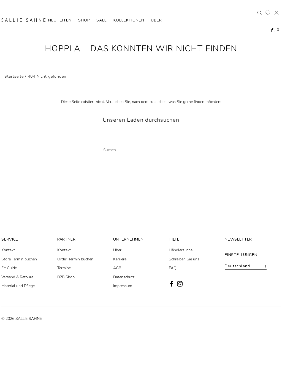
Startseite (14, 76)
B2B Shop (66, 277)
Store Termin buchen (19, 259)
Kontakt (8, 250)
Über (117, 250)
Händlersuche (180, 250)
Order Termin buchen (75, 259)
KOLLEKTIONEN (128, 20)
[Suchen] (259, 12)
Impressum (122, 285)
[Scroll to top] (270, 361)
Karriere (119, 259)
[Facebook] (171, 285)
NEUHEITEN (60, 20)
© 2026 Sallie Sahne (21, 318)
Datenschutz (123, 277)
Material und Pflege (18, 285)
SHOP (84, 20)
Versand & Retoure (17, 277)
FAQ (173, 268)
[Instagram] (180, 285)
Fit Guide (9, 268)
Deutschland (246, 266)
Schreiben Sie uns (184, 259)
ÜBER (156, 20)
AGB (117, 268)
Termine (64, 268)
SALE (101, 20)
